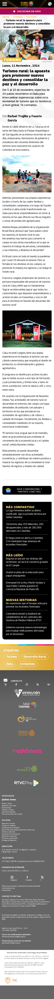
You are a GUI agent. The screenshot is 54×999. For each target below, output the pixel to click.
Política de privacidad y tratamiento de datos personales (21, 886)
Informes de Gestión (8, 812)
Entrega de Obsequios (9, 840)
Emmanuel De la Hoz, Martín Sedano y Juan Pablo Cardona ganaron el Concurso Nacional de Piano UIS (25, 586)
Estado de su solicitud (9, 836)
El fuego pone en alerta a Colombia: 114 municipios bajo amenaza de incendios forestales (24, 541)
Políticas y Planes (8, 810)
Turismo (31, 16)
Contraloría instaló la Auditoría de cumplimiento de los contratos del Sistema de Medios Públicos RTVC (24, 617)
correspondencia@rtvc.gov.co (36, 904)
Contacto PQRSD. (31, 906)
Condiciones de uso (8, 888)
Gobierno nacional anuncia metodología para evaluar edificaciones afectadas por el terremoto (26, 631)
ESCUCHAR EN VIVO (29, 11)
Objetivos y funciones (9, 805)
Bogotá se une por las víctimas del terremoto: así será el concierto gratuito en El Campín (27, 562)
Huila (9, 663)
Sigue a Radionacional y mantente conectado (29, 490)
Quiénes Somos (9, 799)
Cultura (17, 16)
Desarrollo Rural (35, 656)
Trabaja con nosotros (8, 825)
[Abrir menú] (4, 4)
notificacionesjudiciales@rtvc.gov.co (14, 936)
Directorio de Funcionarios (11, 834)
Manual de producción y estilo (12, 814)
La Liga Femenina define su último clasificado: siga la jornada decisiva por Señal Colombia (26, 514)
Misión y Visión (7, 803)
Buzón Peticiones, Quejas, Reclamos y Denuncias (18, 830)
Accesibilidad (6, 890)
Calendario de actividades (10, 828)
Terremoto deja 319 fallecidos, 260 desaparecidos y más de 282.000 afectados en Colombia (24, 527)
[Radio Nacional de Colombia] (27, 3)
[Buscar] (50, 4)
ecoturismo (27, 663)
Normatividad (6, 808)
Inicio (5, 16)
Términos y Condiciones (10, 838)
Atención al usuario (8, 823)
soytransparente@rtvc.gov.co (11, 943)
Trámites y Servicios (8, 832)
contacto (16, 681)
